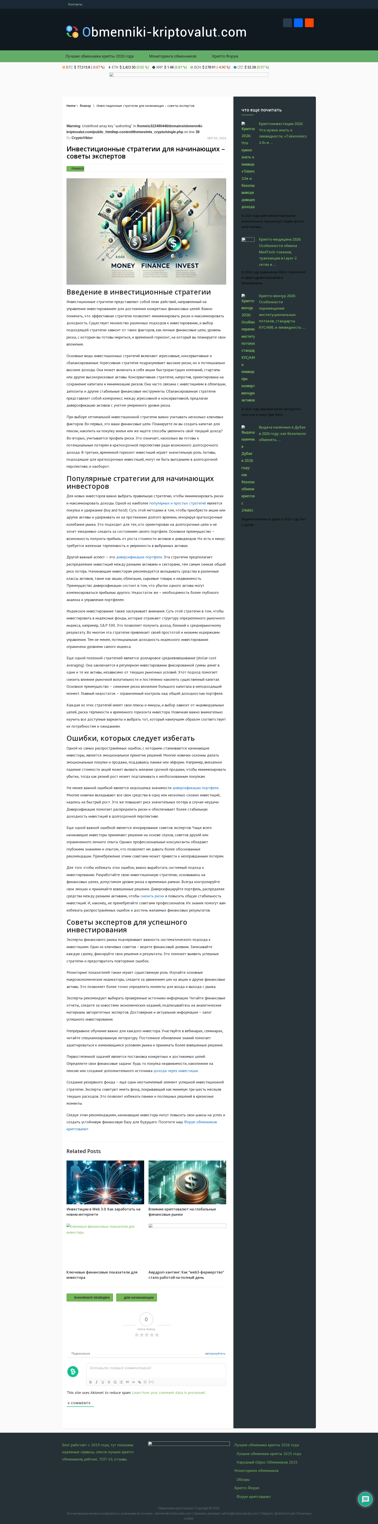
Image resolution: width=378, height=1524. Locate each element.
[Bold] (91, 1382)
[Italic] (97, 1382)
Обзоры (243, 1479)
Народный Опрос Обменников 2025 (267, 1462)
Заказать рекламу (207, 1513)
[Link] (139, 1382)
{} (145, 1381)
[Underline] (103, 1382)
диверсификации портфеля (196, 787)
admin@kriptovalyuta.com (240, 1513)
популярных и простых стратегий (177, 503)
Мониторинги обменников (172, 56)
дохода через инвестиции (176, 1070)
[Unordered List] (121, 1382)
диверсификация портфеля (139, 556)
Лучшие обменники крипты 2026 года (99, 56)
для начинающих (139, 1297)
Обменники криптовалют (176, 1508)
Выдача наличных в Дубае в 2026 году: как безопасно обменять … (282, 433)
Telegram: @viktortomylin (277, 1513)
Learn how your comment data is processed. (168, 1392)
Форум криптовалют (253, 1496)
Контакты (75, 4)
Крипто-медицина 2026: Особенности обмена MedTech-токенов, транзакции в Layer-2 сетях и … (280, 252)
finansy (78, 168)
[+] (151, 1381)
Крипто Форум (224, 56)
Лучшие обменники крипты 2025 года (268, 1453)
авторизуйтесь (215, 1353)
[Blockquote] (127, 1382)
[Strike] (109, 1382)
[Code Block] (133, 1382)
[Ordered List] (115, 1382)
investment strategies (92, 1297)
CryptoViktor (82, 138)
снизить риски (152, 895)
